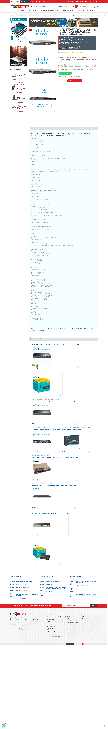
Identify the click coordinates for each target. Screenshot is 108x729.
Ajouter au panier (75, 80)
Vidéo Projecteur (66, 10)
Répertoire (82, 618)
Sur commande (79, 1)
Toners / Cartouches (78, 10)
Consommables (50, 633)
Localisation (72, 1)
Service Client (66, 618)
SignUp (93, 605)
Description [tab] (60, 128)
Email (44, 1)
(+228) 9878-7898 (36, 1)
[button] (55, 29)
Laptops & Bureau (20, 10)
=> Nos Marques (84, 6)
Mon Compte (95, 1)
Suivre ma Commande (68, 616)
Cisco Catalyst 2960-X (82, 328)
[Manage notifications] (105, 726)
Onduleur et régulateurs (51, 626)
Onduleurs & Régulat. (54, 10)
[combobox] (46, 6)
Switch (44, 15)
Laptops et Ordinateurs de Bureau (54, 616)
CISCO (44, 330)
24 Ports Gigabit (74, 328)
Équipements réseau (51, 623)
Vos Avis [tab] (68, 128)
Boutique (88, 1)
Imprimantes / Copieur (33, 10)
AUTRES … (89, 10)
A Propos (82, 614)
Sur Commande (82, 427)
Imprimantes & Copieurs (52, 619)
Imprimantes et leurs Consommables (71, 622)
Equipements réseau (34, 15)
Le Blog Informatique (68, 620)
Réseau (44, 10)
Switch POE (57, 342)
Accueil (11, 15)
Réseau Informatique (21, 15)
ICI (86, 43)
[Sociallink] (10, 628)
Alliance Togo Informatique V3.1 (19, 643)
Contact (82, 616)
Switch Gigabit (53, 15)
